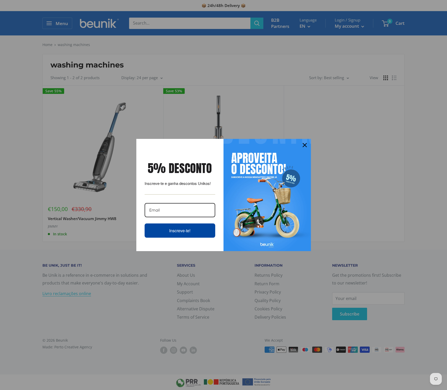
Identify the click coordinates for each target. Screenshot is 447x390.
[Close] (305, 145)
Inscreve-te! (179, 231)
